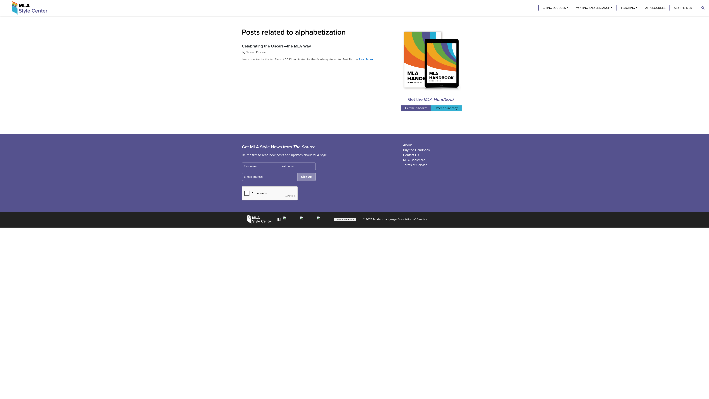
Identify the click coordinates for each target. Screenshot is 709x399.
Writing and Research (593, 8)
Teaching (628, 8)
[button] (703, 8)
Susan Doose (256, 52)
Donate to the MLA (345, 219)
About (407, 145)
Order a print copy (446, 108)
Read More (366, 59)
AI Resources (655, 8)
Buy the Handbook (416, 150)
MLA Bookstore (414, 160)
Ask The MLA (683, 8)
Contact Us (411, 155)
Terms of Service (415, 165)
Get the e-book (414, 108)
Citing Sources (554, 8)
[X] (307, 219)
